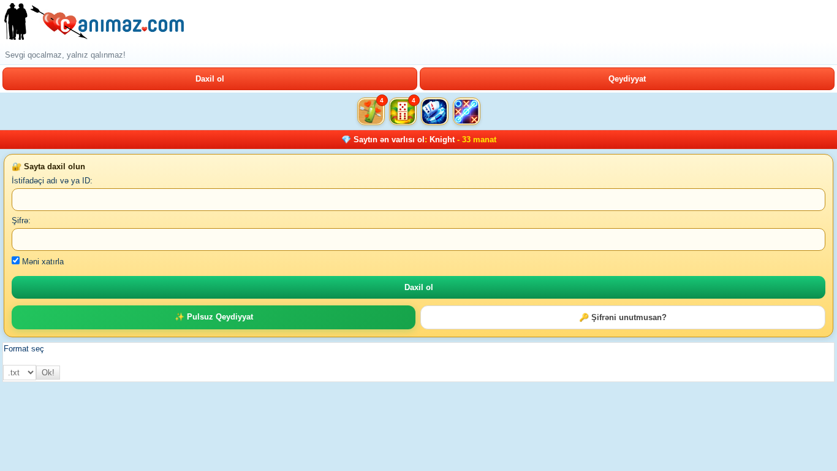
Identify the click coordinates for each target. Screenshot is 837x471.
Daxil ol (209, 78)
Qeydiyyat (627, 78)
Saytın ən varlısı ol (389, 139)
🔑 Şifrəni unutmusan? (623, 317)
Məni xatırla (42, 261)
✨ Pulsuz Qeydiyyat (214, 316)
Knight (442, 139)
